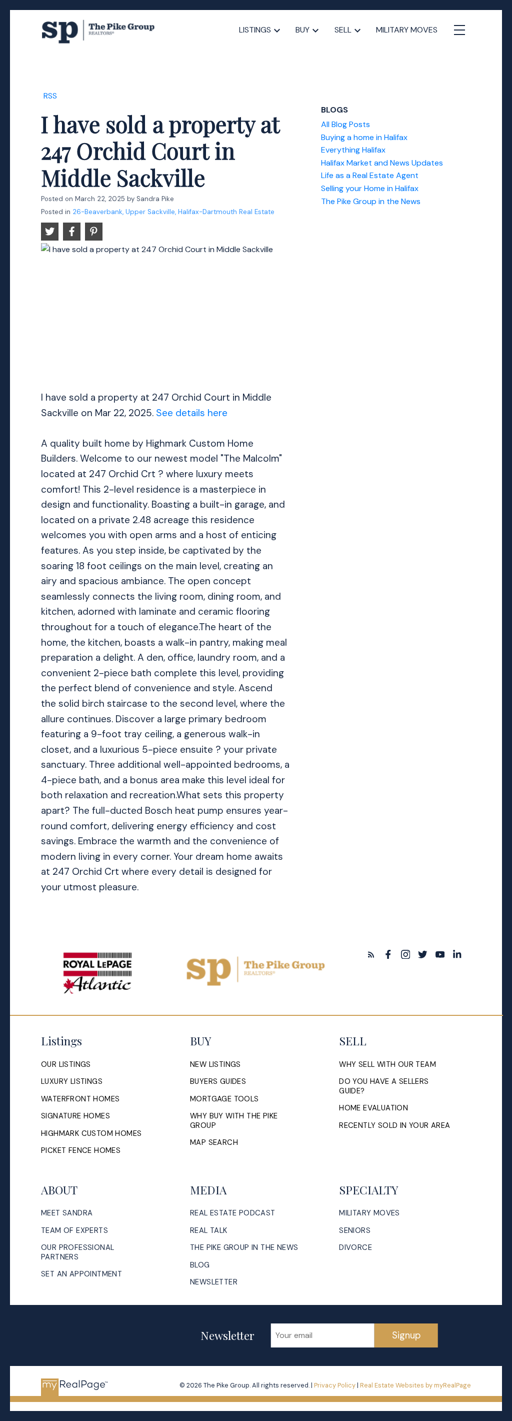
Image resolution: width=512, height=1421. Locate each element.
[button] (371, 954)
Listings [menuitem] (255, 30)
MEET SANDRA (66, 1213)
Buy (303, 30)
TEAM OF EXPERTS (74, 1230)
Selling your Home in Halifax (369, 188)
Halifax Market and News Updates (382, 163)
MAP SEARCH (214, 1142)
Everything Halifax (353, 150)
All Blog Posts (345, 124)
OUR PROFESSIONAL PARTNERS (77, 1252)
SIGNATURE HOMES (75, 1116)
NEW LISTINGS (215, 1064)
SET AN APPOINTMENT (81, 1274)
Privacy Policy (335, 1385)
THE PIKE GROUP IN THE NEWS (244, 1247)
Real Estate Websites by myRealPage (415, 1385)
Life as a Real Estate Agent (369, 175)
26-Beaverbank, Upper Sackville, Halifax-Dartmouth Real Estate (173, 212)
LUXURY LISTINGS (71, 1081)
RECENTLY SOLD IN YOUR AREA (394, 1125)
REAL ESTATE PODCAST (233, 1213)
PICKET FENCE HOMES (80, 1150)
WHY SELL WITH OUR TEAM (387, 1064)
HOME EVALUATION (373, 1108)
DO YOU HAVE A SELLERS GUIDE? (383, 1086)
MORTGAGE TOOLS (224, 1099)
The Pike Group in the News (370, 201)
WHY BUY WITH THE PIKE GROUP (234, 1120)
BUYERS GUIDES (218, 1081)
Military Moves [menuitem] (407, 30)
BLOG (200, 1265)
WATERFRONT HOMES (80, 1099)
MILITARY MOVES (369, 1213)
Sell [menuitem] (343, 30)
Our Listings (66, 1064)
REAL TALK (209, 1230)
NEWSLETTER (214, 1282)
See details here (192, 413)
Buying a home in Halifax (364, 137)
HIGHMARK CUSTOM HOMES (91, 1133)
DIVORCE (355, 1247)
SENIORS (354, 1230)
